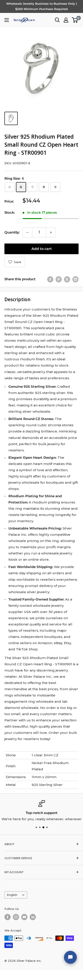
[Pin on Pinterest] (59, 279)
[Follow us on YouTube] (24, 917)
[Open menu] (6, 20)
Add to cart (41, 249)
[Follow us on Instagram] (16, 917)
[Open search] (57, 20)
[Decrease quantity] (27, 232)
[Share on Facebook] (50, 279)
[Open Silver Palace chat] (70, 957)
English (12, 895)
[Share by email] (75, 279)
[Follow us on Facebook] (7, 917)
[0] (75, 20)
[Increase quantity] (51, 232)
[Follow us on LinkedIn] (33, 917)
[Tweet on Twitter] (67, 279)
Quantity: (12, 232)
